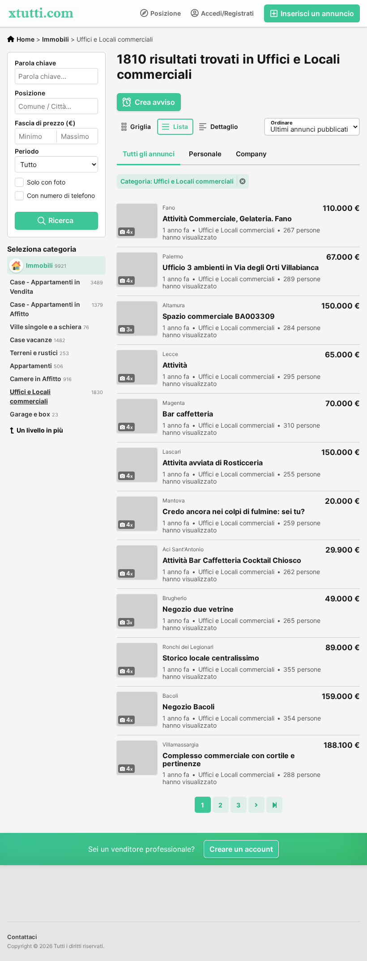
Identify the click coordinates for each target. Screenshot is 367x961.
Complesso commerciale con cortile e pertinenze (228, 759)
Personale (205, 154)
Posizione (165, 13)
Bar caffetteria (187, 414)
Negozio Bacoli (188, 707)
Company (251, 154)
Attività (174, 365)
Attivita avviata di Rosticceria (212, 463)
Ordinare (282, 123)
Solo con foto (46, 182)
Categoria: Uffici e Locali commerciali (177, 181)
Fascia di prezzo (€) (45, 123)
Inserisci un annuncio (316, 13)
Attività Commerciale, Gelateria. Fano (227, 219)
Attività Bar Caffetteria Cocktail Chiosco (231, 560)
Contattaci (22, 936)
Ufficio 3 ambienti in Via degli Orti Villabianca (240, 267)
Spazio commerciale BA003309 (218, 316)
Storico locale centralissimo (210, 658)
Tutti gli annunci (149, 154)
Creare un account (241, 849)
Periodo (27, 151)
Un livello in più (40, 430)
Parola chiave (35, 63)
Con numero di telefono (61, 195)
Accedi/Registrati (227, 13)
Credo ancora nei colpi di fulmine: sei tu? (233, 511)
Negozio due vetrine (198, 609)
